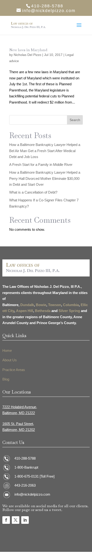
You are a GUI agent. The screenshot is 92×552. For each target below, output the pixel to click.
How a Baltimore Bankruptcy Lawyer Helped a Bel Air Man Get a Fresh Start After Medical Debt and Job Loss (44, 151)
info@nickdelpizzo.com (32, 494)
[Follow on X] (15, 520)
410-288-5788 (25, 458)
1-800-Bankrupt (26, 467)
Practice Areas (13, 370)
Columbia (71, 305)
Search (75, 120)
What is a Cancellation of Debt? (33, 192)
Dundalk (27, 305)
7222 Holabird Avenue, (19, 407)
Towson (54, 305)
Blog (5, 379)
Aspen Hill (24, 311)
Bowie (41, 305)
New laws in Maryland (28, 49)
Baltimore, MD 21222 (18, 413)
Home (7, 350)
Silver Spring (69, 311)
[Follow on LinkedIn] (25, 520)
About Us (9, 360)
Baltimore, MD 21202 (18, 430)
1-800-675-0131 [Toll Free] (34, 476)
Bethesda (42, 311)
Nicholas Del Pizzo (27, 55)
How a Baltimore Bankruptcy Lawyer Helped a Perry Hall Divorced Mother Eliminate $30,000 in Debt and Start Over (44, 178)
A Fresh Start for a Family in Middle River (40, 165)
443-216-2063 (25, 485)
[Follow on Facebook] (6, 520)
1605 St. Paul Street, (18, 424)
